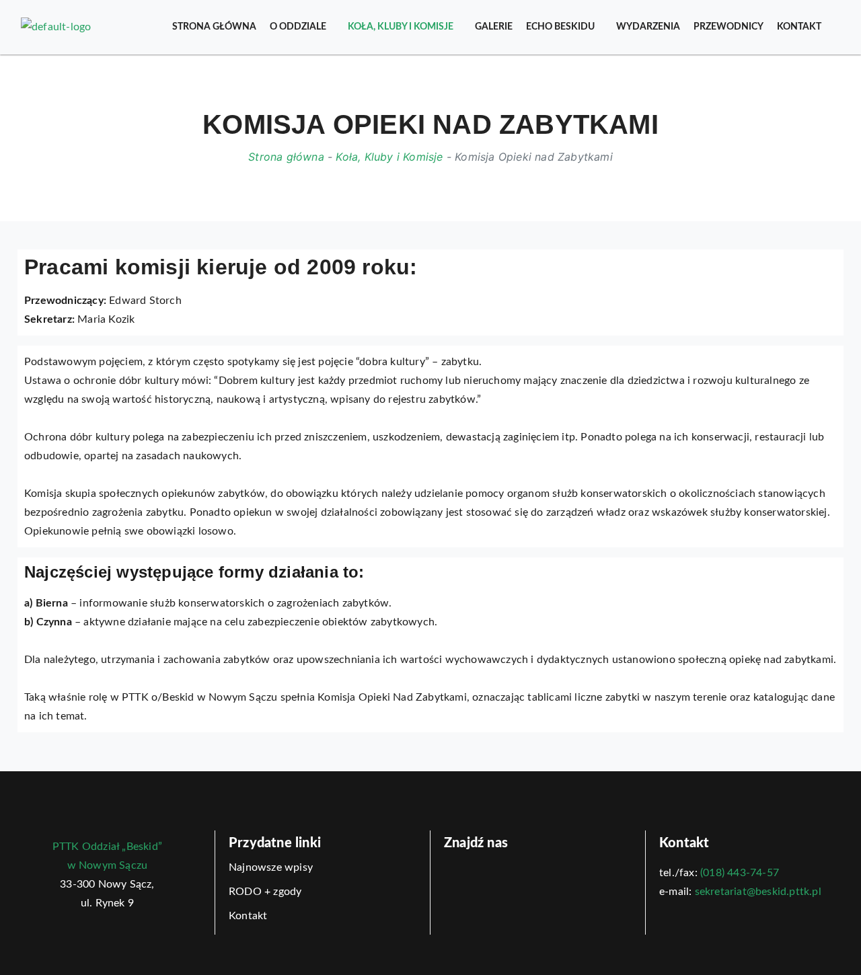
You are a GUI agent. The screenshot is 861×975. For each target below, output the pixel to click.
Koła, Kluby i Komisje (400, 27)
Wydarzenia (648, 27)
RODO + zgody (265, 891)
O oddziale (298, 27)
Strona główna (214, 27)
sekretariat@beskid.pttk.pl (758, 891)
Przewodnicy (728, 27)
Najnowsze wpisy (271, 867)
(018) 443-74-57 (739, 872)
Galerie (494, 27)
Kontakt (799, 27)
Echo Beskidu (560, 27)
